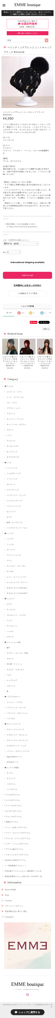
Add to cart (27, 275)
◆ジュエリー (9, 598)
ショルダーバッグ (14, 473)
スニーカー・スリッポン (16, 566)
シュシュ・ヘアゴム (14, 702)
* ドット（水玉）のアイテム (15, 827)
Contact (8, 900)
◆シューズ (8, 533)
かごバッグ (11, 511)
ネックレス (11, 609)
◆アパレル (8, 386)
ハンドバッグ (12, 468)
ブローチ (10, 637)
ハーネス (10, 631)
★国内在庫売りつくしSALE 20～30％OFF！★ (23, 876)
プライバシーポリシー (14, 906)
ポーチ (9, 517)
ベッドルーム (12, 789)
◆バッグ (8, 462)
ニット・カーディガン (15, 397)
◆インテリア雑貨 (11, 767)
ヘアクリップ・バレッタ (16, 707)
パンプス (10, 539)
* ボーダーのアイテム (13, 811)
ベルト (9, 675)
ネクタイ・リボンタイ (15, 669)
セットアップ (12, 452)
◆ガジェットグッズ (12, 724)
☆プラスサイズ (13, 457)
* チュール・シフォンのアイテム (17, 838)
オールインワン (13, 446)
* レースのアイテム (12, 800)
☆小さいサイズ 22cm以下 (17, 593)
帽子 (8, 648)
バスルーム (11, 784)
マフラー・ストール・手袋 (17, 653)
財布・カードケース (14, 522)
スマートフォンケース (15, 729)
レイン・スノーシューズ (16, 577)
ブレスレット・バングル (16, 615)
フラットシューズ (14, 555)
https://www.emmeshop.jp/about (23, 226)
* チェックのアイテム (13, 816)
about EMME (10, 890)
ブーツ (9, 560)
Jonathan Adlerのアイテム (15, 860)
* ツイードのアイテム (13, 805)
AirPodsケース (12, 762)
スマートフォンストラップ (17, 740)
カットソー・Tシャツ (15, 419)
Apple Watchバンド (14, 757)
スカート (10, 430)
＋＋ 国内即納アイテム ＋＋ (15, 865)
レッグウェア (12, 680)
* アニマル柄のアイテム (13, 849)
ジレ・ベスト (12, 402)
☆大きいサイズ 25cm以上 (17, 588)
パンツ (9, 435)
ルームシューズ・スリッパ (17, 582)
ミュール (10, 544)
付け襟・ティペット (14, 664)
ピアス (9, 604)
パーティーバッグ (14, 506)
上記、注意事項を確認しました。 (16, 240)
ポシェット (11, 484)
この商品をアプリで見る (27, 293)
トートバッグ (12, 479)
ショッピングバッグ (14, 500)
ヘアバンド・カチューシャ (17, 713)
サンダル (10, 571)
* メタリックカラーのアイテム (16, 855)
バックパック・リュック (16, 495)
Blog (7, 895)
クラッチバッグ (13, 490)
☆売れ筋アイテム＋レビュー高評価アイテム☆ (23, 871)
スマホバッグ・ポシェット (17, 735)
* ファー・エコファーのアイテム (17, 833)
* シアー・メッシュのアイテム (16, 844)
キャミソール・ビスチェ (16, 424)
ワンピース (11, 441)
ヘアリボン (11, 718)
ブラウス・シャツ (14, 408)
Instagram (9, 917)
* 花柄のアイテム (11, 822)
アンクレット (12, 626)
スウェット (11, 413)
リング (9, 620)
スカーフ (10, 658)
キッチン (10, 773)
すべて (9, 313)
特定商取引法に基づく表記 (16, 911)
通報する (46, 329)
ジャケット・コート (14, 392)
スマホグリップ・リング (16, 746)
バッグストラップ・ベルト (17, 528)
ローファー (11, 550)
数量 (4, 252)
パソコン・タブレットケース (18, 751)
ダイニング (11, 778)
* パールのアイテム (12, 795)
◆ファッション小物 (12, 642)
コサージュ (11, 686)
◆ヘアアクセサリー (12, 697)
